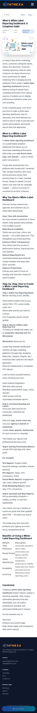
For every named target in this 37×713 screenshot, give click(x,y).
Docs (4, 676)
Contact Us (6, 679)
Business (5, 694)
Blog (29, 15)
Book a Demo (19, 709)
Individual (5, 688)
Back (7, 15)
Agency (5, 691)
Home (23, 15)
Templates (6, 673)
